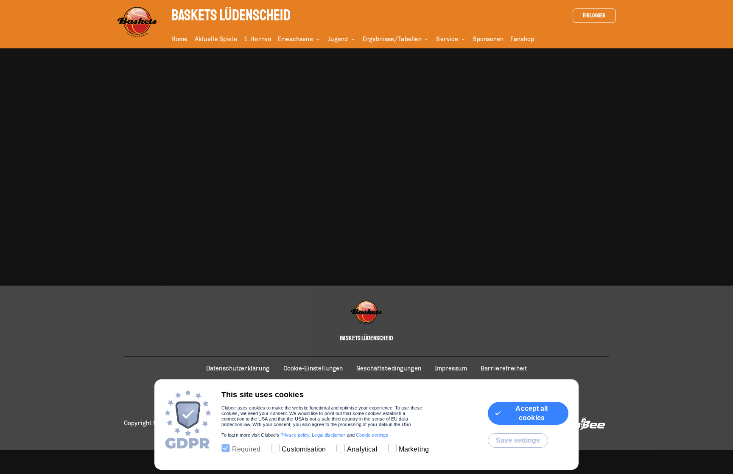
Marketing (414, 449)
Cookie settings (372, 435)
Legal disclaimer (328, 435)
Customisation (304, 449)
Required (246, 449)
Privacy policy (294, 435)
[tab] (183, 39)
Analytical (362, 449)
